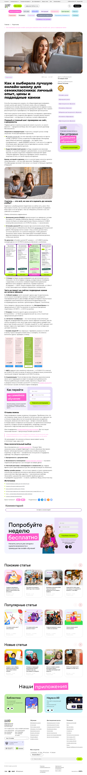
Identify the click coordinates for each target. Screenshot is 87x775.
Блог (68, 725)
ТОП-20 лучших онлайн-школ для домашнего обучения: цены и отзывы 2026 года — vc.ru (25, 491)
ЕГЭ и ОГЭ (35, 11)
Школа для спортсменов (53, 737)
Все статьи (18, 6)
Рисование (22, 15)
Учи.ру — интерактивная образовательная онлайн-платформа (19, 493)
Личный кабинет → (36, 754)
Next (80, 565)
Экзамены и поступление (43, 19)
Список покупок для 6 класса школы (72, 628)
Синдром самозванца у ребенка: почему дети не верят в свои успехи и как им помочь (13, 589)
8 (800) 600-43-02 (8, 723)
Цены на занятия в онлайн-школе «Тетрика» (15, 488)
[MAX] (45, 500)
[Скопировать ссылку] (51, 500)
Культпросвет (65, 11)
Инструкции (44, 11)
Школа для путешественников (54, 735)
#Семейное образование (66, 116)
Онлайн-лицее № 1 (45, 383)
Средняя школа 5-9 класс (53, 725)
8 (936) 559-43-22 (8, 725)
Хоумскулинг (50, 731)
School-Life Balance (15, 11)
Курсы (68, 745)
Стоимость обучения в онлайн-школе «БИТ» (15, 486)
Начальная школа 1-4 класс (53, 723)
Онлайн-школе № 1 (13, 136)
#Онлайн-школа (63, 95)
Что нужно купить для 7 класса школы (12, 628)
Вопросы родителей (71, 723)
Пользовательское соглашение (44, 771)
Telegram (79, 1)
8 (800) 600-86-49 (72, 1)
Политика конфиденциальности (45, 766)
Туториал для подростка (45, 15)
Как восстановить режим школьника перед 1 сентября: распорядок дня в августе (53, 669)
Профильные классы (52, 729)
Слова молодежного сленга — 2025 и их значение (53, 628)
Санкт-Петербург (10, 738)
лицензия (26, 140)
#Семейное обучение (65, 108)
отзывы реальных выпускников (27, 429)
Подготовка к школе (35, 727)
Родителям (31, 15)
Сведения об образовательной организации (59, 767)
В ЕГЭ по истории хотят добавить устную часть (72, 667)
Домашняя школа (34, 735)
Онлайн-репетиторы (71, 743)
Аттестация (33, 725)
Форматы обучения (34, 733)
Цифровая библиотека (32, 6)
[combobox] (32, 395)
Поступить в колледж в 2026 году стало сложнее (33, 588)
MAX (82, 1)
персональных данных (42, 406)
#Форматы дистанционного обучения (70, 112)
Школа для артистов (52, 733)
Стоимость (69, 731)
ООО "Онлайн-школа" (9, 728)
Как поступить (70, 727)
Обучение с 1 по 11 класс (36, 729)
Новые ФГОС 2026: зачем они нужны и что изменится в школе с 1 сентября (73, 589)
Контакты (69, 733)
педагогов (38, 228)
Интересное (54, 11)
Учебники (75, 15)
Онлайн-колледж (34, 739)
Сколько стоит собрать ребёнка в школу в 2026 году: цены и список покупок (12, 669)
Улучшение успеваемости (62, 15)
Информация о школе (35, 723)
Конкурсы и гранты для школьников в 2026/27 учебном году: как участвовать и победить (32, 669)
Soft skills (26, 11)
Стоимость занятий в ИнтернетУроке (14, 496)
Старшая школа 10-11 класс (53, 727)
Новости (75, 11)
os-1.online (17, 735)
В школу (77, 6)
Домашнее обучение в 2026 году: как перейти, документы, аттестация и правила (53, 589)
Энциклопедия (70, 729)
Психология (12, 15)
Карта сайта (58, 770)
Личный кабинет (34, 737)
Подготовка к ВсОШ (71, 741)
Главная (6, 24)
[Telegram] (42, 500)
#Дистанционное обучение (67, 103)
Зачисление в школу (35, 731)
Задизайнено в (75, 771)
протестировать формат (34, 461)
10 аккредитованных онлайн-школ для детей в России (17, 483)
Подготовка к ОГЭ (71, 739)
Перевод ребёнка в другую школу (75, 747)
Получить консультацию (70, 147)
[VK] (39, 500)
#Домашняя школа (64, 99)
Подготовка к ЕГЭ (71, 737)
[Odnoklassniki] (48, 500)
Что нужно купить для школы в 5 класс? (32, 628)
